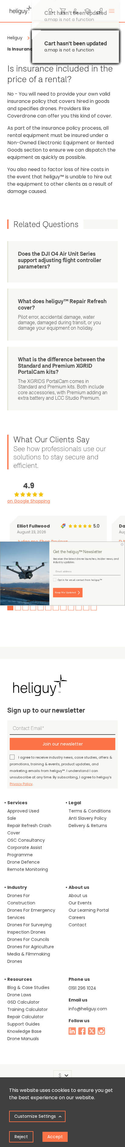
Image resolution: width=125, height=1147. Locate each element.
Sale (11, 818)
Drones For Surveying (29, 925)
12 (94, 607)
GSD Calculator (23, 1002)
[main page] (19, 9)
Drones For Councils (28, 939)
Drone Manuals (23, 1039)
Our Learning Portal (89, 910)
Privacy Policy (21, 783)
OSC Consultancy (26, 840)
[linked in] (72, 1031)
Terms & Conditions (90, 811)
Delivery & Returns (88, 826)
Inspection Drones (26, 932)
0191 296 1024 (82, 988)
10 (79, 607)
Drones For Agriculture (30, 947)
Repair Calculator (25, 1017)
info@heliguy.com (88, 1009)
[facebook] (82, 1031)
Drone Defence (23, 862)
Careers (77, 917)
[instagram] (101, 1031)
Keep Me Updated (65, 593)
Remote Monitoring (27, 869)
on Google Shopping (28, 501)
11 (86, 607)
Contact (77, 925)
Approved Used (23, 811)
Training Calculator (27, 1009)
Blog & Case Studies (28, 987)
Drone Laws (19, 995)
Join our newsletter (62, 744)
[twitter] (91, 1031)
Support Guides (23, 1024)
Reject (21, 1137)
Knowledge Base (24, 1031)
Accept (55, 1137)
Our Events (80, 903)
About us (78, 896)
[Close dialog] (122, 544)
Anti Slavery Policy (87, 818)
